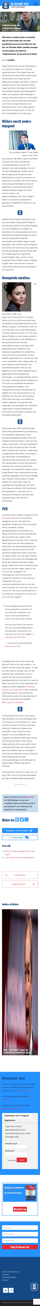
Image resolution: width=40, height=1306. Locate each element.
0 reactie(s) (17, 837)
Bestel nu (20, 1209)
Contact (5, 1280)
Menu (34, 4)
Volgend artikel (18, 884)
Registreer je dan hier (11, 1109)
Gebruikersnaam (11, 1143)
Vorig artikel (20, 875)
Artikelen (5, 1275)
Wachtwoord (9, 1151)
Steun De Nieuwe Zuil (10, 1272)
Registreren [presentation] (9, 1120)
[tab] (17, 1116)
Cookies (23, 1302)
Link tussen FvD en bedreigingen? (20, 858)
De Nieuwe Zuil (11, 1302)
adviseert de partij (13, 518)
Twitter (5, 1290)
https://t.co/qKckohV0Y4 (15, 637)
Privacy (18, 1302)
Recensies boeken (9, 1277)
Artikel (25, 30)
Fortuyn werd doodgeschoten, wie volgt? (20, 852)
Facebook (11, 1290)
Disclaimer (30, 1302)
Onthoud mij (12, 1160)
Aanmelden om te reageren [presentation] (16, 1116)
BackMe (30, 797)
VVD (18, 314)
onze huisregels (22, 1091)
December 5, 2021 (12, 646)
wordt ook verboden (14, 702)
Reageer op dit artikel (17, 830)
